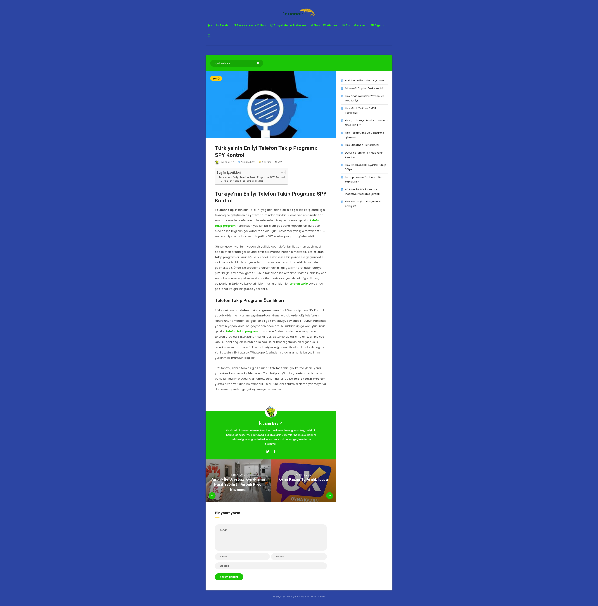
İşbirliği (216, 78)
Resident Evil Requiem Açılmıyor (365, 80)
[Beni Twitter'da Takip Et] (267, 452)
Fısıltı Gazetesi (355, 25)
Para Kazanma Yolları (251, 25)
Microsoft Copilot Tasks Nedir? (364, 88)
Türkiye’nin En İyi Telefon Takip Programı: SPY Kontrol (252, 177)
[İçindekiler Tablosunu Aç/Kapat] (281, 172)
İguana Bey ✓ (271, 423)
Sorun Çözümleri (325, 25)
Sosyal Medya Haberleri (289, 25)
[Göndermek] (258, 63)
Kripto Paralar (220, 25)
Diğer (378, 25)
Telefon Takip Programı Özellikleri (243, 181)
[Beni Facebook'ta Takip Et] (275, 452)
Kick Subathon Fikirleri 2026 (362, 145)
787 (280, 161)
